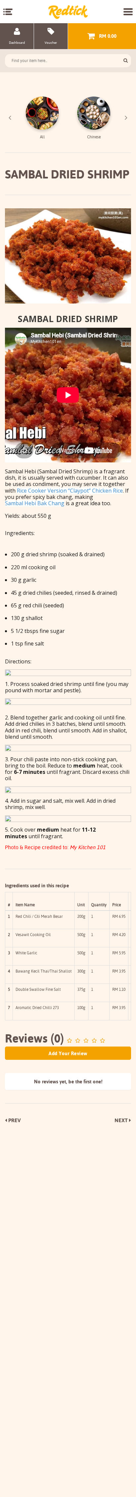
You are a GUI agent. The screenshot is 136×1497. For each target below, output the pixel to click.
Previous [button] (10, 118)
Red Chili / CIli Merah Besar (39, 916)
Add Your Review (68, 1053)
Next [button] (126, 118)
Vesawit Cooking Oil (33, 934)
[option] (42, 118)
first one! (93, 1081)
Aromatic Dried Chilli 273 (37, 1007)
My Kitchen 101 (88, 847)
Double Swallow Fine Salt (38, 989)
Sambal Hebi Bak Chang (34, 503)
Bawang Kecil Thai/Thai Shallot (44, 971)
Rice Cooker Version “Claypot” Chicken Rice (70, 491)
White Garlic (26, 952)
